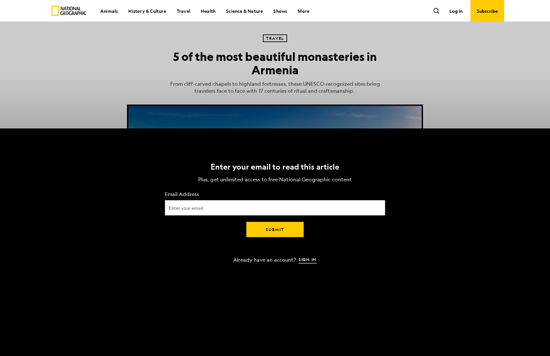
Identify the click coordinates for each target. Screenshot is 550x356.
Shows (280, 11)
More (303, 11)
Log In (455, 11)
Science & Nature (244, 11)
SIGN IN (308, 259)
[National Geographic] (69, 11)
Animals (109, 11)
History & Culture (147, 11)
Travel (183, 11)
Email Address (182, 194)
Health (208, 11)
